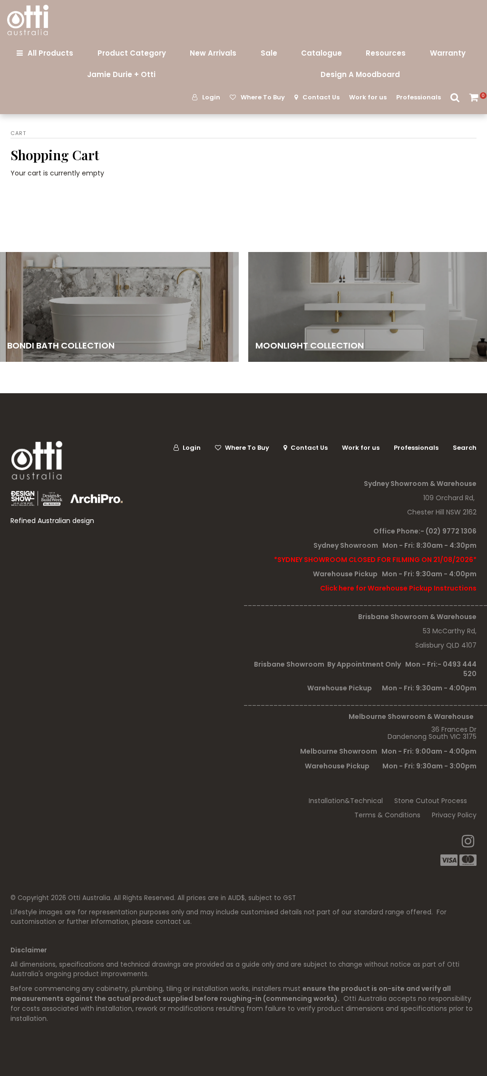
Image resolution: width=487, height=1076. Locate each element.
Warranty (448, 53)
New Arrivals (213, 53)
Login (211, 97)
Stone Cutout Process (430, 800)
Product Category (131, 53)
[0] (474, 97)
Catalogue (321, 53)
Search (455, 97)
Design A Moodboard (360, 74)
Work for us (368, 97)
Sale (269, 53)
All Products (50, 53)
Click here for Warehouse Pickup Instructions (398, 588)
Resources (386, 53)
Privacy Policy (454, 815)
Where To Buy (263, 97)
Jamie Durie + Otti (121, 74)
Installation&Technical (346, 800)
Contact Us (321, 97)
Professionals (418, 97)
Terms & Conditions (387, 815)
